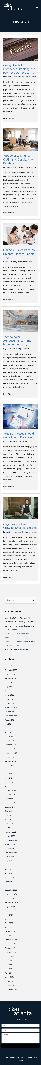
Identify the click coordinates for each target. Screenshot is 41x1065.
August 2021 (9, 856)
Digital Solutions (10, 348)
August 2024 (10, 720)
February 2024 (10, 744)
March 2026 (9, 666)
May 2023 (8, 778)
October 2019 (10, 948)
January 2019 (10, 985)
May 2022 (9, 819)
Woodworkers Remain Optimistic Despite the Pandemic (18, 159)
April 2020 (9, 923)
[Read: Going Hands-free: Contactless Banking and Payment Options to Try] (20, 49)
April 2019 (8, 973)
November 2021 (11, 844)
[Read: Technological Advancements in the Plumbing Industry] (20, 321)
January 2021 (10, 886)
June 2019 (8, 964)
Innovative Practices (12, 77)
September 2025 (11, 678)
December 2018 (11, 989)
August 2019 (9, 956)
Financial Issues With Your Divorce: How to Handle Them (20, 254)
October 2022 (10, 807)
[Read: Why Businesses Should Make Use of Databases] (20, 416)
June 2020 (9, 915)
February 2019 (10, 981)
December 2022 (11, 798)
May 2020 (9, 919)
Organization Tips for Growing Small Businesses (20, 526)
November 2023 (11, 753)
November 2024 (11, 707)
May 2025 (9, 686)
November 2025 (11, 674)
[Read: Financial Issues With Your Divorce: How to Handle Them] (20, 234)
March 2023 (9, 786)
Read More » (8, 118)
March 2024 (9, 740)
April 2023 (9, 782)
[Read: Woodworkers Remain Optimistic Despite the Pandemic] (20, 139)
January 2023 (10, 794)
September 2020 (11, 902)
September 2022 (11, 811)
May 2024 (9, 732)
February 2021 (10, 881)
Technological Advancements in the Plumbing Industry (17, 341)
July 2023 (8, 769)
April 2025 (9, 691)
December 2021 (11, 840)
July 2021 (8, 861)
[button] (37, 7)
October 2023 (10, 757)
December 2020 (11, 890)
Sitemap (20, 1060)
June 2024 (9, 728)
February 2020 (10, 931)
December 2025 (11, 670)
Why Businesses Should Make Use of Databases (18, 435)
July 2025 (8, 682)
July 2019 (8, 960)
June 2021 (8, 865)
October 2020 (10, 898)
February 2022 (10, 832)
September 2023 (11, 761)
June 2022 (9, 815)
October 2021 (10, 848)
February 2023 (10, 790)
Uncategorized (9, 261)
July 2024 (8, 724)
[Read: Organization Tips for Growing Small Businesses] (20, 508)
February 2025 (10, 699)
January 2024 (10, 749)
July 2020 (8, 910)
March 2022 (9, 827)
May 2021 (8, 869)
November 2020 (11, 894)
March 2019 (9, 977)
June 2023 (8, 774)
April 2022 (9, 823)
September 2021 (11, 852)
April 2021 (8, 873)
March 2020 (9, 927)
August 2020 (10, 906)
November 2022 (11, 803)
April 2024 (9, 736)
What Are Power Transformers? (17, 649)
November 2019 (11, 944)
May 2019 (8, 969)
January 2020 (10, 935)
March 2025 (9, 695)
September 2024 (11, 715)
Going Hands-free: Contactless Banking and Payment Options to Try (19, 69)
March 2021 (9, 877)
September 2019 (11, 952)
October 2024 (10, 711)
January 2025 (10, 703)
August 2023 (9, 765)
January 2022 (10, 836)
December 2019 (11, 939)
